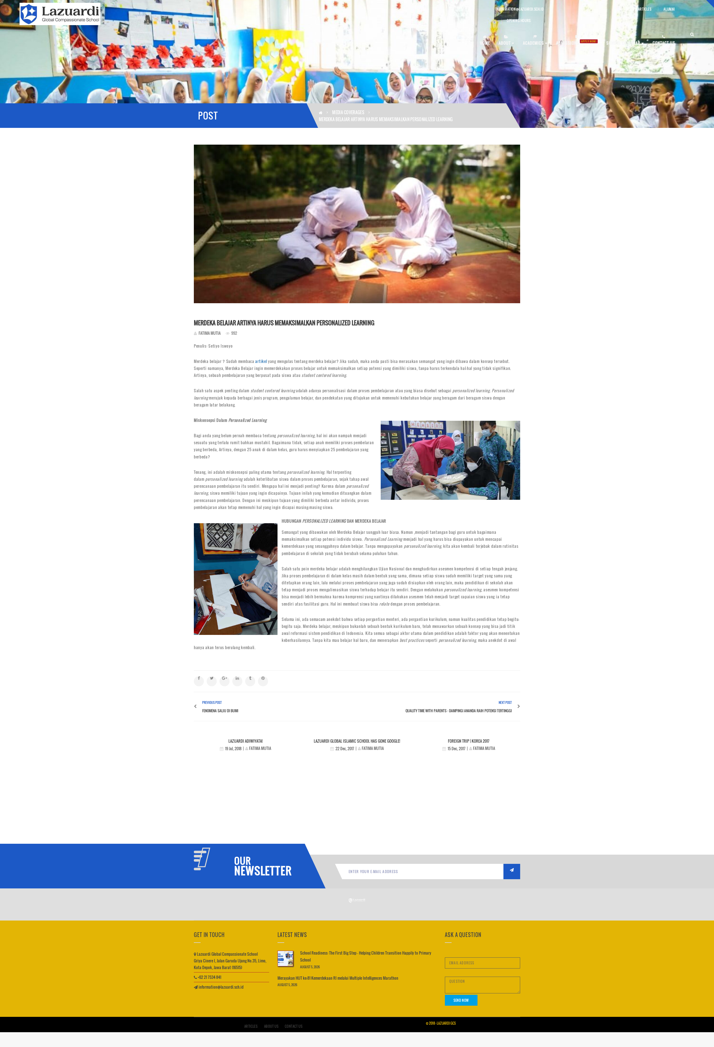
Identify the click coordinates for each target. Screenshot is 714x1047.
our (242, 860)
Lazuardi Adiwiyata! (245, 741)
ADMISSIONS (576, 42)
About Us (271, 1026)
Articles (251, 1026)
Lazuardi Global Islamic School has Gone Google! (357, 741)
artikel (261, 361)
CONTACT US (664, 43)
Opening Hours (519, 20)
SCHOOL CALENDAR (623, 43)
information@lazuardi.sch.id (520, 9)
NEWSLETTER (260, 870)
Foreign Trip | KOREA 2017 (468, 741)
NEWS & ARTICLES (639, 9)
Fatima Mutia (210, 333)
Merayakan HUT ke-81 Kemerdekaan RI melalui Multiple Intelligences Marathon (338, 978)
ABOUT (505, 43)
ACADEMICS (534, 43)
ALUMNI (669, 9)
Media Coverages (348, 112)
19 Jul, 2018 (233, 748)
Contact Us (293, 1026)
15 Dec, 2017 (456, 748)
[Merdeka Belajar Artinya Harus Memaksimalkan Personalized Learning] (357, 224)
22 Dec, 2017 (345, 748)
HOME (485, 43)
